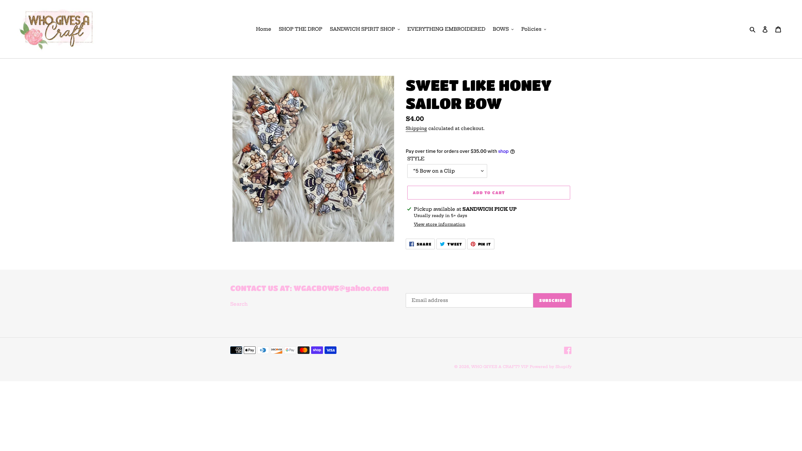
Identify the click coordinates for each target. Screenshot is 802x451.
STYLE (415, 159)
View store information (439, 224)
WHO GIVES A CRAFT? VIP (500, 366)
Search (239, 304)
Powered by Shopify (551, 366)
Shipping (416, 128)
